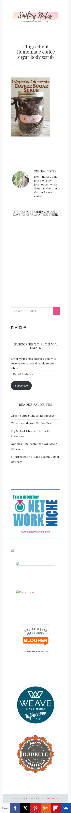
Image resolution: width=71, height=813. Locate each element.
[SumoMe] (66, 808)
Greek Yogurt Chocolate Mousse (33, 415)
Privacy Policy (34, 798)
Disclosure (52, 798)
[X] (25, 808)
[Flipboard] (56, 808)
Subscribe (21, 385)
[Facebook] (15, 808)
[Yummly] (46, 808)
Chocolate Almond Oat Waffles (31, 423)
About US (18, 798)
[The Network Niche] (35, 514)
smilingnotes (45, 171)
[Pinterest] (35, 808)
